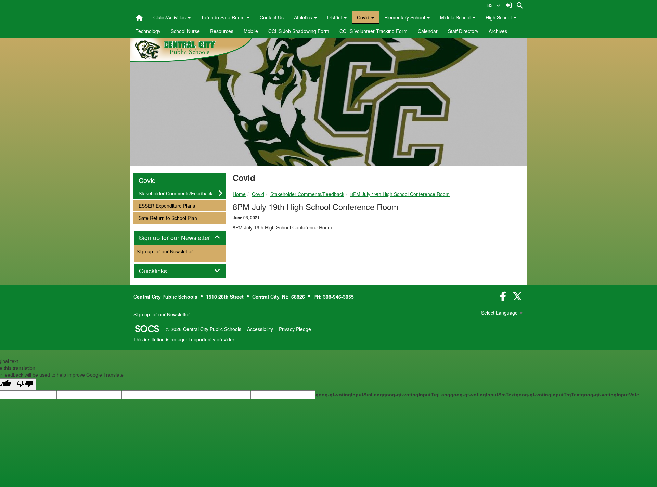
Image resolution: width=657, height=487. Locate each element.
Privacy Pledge (295, 329)
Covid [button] (364, 17)
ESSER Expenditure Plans (166, 205)
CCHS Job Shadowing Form (298, 31)
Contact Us (272, 17)
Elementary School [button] (405, 17)
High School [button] (499, 17)
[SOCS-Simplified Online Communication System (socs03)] (146, 329)
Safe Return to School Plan (167, 217)
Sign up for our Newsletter (165, 251)
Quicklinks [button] (160, 270)
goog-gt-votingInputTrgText (548, 394)
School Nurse (185, 31)
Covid (258, 193)
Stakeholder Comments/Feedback (307, 193)
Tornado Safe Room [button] (223, 17)
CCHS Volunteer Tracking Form (373, 31)
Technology (148, 31)
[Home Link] (139, 17)
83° (491, 5)
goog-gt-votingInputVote (610, 394)
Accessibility (260, 329)
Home (239, 193)
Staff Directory (463, 31)
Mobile (251, 31)
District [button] (335, 17)
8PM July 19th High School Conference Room (400, 193)
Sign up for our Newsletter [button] (179, 237)
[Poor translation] (25, 384)
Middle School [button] (456, 17)
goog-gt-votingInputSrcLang (349, 394)
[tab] (180, 238)
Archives (498, 31)
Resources (221, 31)
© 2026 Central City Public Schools (203, 329)
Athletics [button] (303, 17)
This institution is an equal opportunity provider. (184, 339)
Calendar (428, 31)
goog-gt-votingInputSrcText (483, 394)
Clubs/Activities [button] (170, 17)
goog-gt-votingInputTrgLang (416, 394)
